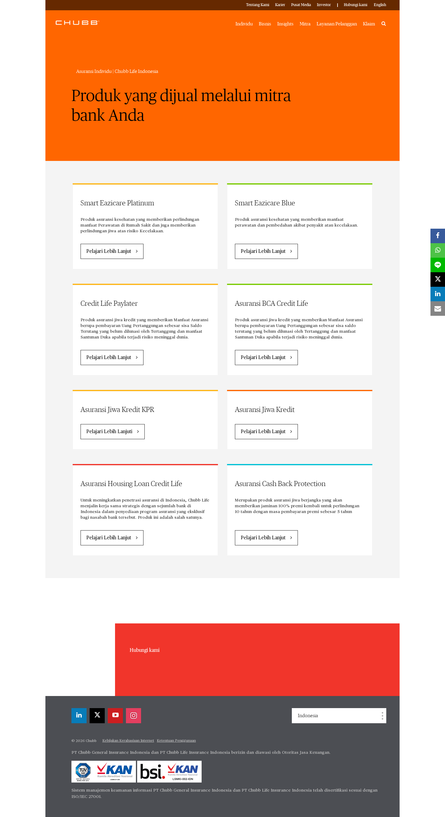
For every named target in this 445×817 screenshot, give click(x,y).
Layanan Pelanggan (337, 23)
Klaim (369, 23)
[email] (437, 308)
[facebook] (437, 236)
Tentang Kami (257, 5)
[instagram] (133, 715)
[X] (97, 715)
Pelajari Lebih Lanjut (108, 251)
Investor (324, 5)
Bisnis (265, 23)
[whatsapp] (437, 250)
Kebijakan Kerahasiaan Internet (128, 741)
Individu (244, 23)
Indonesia (308, 715)
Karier (280, 5)
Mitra (305, 23)
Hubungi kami (355, 5)
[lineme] (437, 265)
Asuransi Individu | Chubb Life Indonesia (117, 71)
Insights (285, 23)
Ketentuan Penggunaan (176, 741)
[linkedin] (79, 715)
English (380, 5)
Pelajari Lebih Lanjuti (109, 432)
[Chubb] (77, 22)
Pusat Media (301, 5)
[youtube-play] (115, 715)
